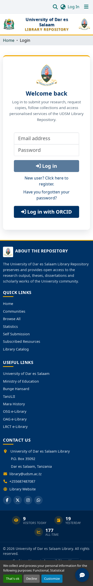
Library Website (22, 489)
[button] (55, 7)
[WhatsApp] (38, 500)
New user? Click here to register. (46, 181)
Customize (52, 578)
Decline (31, 578)
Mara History (14, 404)
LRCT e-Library (15, 426)
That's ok (12, 578)
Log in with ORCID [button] (49, 211)
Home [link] (8, 40)
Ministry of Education (21, 381)
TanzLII (9, 396)
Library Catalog (16, 349)
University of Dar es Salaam (26, 373)
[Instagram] (28, 500)
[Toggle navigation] (86, 6)
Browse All (12, 318)
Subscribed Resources (21, 341)
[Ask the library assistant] (82, 575)
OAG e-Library (15, 419)
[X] (17, 500)
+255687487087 (22, 481)
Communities (14, 311)
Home (8, 303)
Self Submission (16, 334)
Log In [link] (73, 6)
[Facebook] (7, 500)
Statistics (10, 326)
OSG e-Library (14, 411)
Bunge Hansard (16, 388)
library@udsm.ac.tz (25, 473)
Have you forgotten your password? (46, 195)
